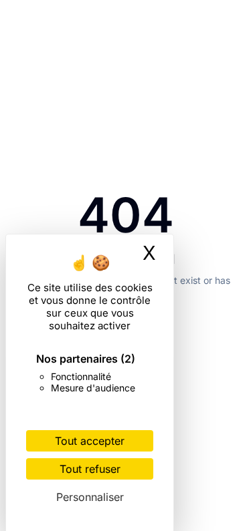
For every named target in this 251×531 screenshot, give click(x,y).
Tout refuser (90, 469)
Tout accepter (89, 441)
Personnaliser (90, 497)
